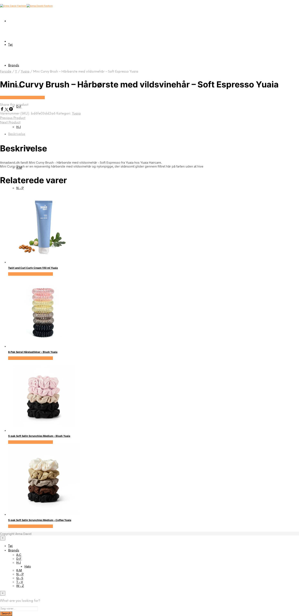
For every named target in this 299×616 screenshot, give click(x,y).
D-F (18, 558)
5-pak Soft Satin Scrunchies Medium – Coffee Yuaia (39, 520)
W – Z (20, 585)
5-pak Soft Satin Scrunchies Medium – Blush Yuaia (39, 435)
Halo (27, 566)
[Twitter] (7, 110)
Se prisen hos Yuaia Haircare (22, 97)
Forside (5, 71)
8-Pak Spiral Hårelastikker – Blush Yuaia (32, 352)
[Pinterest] (11, 110)
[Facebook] (2, 110)
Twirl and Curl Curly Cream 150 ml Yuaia (33, 267)
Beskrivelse (16, 134)
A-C (18, 554)
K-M (19, 570)
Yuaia (25, 71)
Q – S (19, 578)
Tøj (10, 44)
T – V (19, 582)
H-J (18, 127)
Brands (13, 65)
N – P (20, 188)
